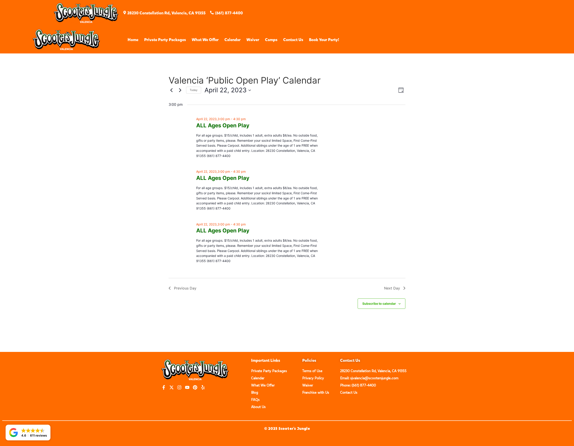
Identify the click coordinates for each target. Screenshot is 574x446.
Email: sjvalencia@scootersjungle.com (369, 378)
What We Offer (205, 39)
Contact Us (293, 39)
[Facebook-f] (163, 387)
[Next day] (180, 90)
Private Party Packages (165, 39)
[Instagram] (179, 387)
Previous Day (185, 288)
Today (194, 90)
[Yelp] (203, 387)
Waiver (252, 39)
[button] (28, 432)
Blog (254, 392)
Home (133, 39)
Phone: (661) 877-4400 (358, 385)
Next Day (392, 288)
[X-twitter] (171, 387)
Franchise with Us (315, 392)
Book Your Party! (324, 39)
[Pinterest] (195, 387)
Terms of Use (312, 371)
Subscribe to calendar (379, 303)
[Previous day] (171, 90)
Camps (271, 39)
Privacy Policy (313, 378)
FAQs (255, 399)
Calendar (232, 39)
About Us (258, 406)
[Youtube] (187, 387)
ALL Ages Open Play (222, 125)
